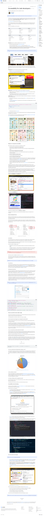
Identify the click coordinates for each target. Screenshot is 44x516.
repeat (26, 98)
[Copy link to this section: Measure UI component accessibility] (21, 143)
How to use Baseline (21, 0)
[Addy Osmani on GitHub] (12, 13)
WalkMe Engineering (31, 282)
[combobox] (31, 0)
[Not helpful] (35, 6)
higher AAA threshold (24, 374)
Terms (1, 514)
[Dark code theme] (35, 103)
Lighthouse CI (24, 393)
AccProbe (21, 460)
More (25, 0)
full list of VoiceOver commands (27, 463)
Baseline (17, 0)
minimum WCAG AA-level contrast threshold (28, 373)
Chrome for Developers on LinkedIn (39, 510)
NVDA (13, 465)
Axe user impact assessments (30, 392)
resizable (29, 45)
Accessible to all (29, 495)
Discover (13, 0)
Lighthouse (11, 391)
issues (33, 98)
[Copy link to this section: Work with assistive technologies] (18, 454)
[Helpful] (34, 6)
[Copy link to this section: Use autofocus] (13, 263)
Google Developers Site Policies (20, 502)
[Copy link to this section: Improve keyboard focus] (17, 214)
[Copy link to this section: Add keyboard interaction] (16, 269)
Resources (10, 0)
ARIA (21, 333)
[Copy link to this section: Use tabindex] (12, 238)
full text (27, 141)
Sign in (42, 0)
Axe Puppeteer (32, 389)
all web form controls (25, 265)
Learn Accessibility (34, 495)
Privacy (3, 514)
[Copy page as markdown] (33, 8)
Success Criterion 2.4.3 (18, 252)
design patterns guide (22, 272)
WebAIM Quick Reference (28, 325)
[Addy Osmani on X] (11, 13)
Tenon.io (11, 416)
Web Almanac (26, 486)
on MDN (32, 260)
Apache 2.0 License (11, 502)
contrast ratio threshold (21, 44)
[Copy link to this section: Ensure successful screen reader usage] (22, 312)
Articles (2, 2)
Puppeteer (13, 282)
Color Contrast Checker (32, 375)
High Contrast (25, 162)
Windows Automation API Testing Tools (14, 460)
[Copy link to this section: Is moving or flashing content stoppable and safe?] (23, 378)
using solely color (20, 45)
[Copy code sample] (36, 103)
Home (8, 6)
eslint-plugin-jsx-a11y (15, 419)
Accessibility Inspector (30, 459)
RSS (36, 511)
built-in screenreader (16, 485)
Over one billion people (11, 21)
